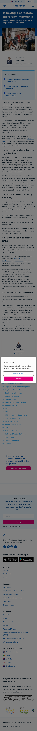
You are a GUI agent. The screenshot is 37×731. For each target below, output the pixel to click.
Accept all (18, 378)
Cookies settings (18, 373)
